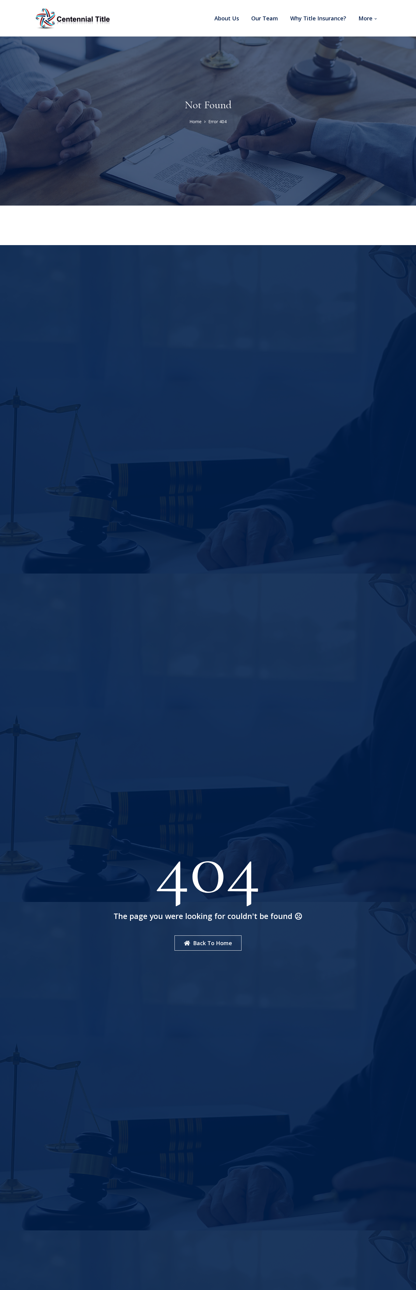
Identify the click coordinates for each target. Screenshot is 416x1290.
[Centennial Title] (72, 17)
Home (195, 121)
